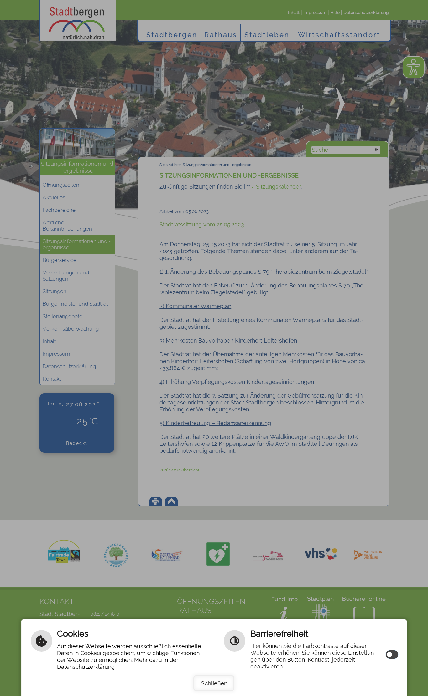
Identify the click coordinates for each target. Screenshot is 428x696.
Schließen (214, 683)
